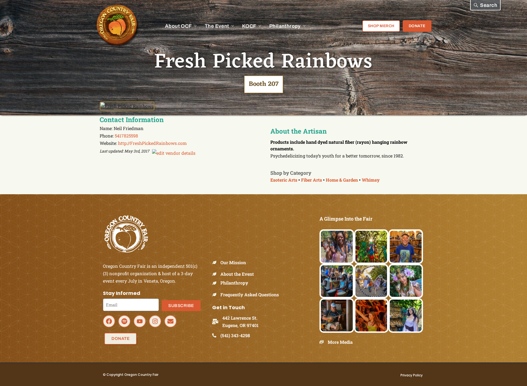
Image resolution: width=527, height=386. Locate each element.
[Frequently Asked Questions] (216, 294)
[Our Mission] (216, 262)
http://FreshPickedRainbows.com (152, 143)
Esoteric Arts (283, 180)
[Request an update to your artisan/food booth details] (173, 153)
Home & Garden (342, 180)
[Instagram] (155, 321)
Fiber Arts (311, 180)
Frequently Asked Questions (249, 294)
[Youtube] (140, 321)
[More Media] (323, 342)
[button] (485, 5)
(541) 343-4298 (235, 335)
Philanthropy (234, 283)
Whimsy (371, 180)
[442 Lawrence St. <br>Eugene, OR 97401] (217, 322)
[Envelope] (170, 321)
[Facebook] (109, 321)
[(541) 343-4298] (216, 335)
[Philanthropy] (216, 283)
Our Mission (233, 262)
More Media (340, 342)
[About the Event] (216, 274)
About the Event (237, 274)
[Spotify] (124, 321)
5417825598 (126, 136)
